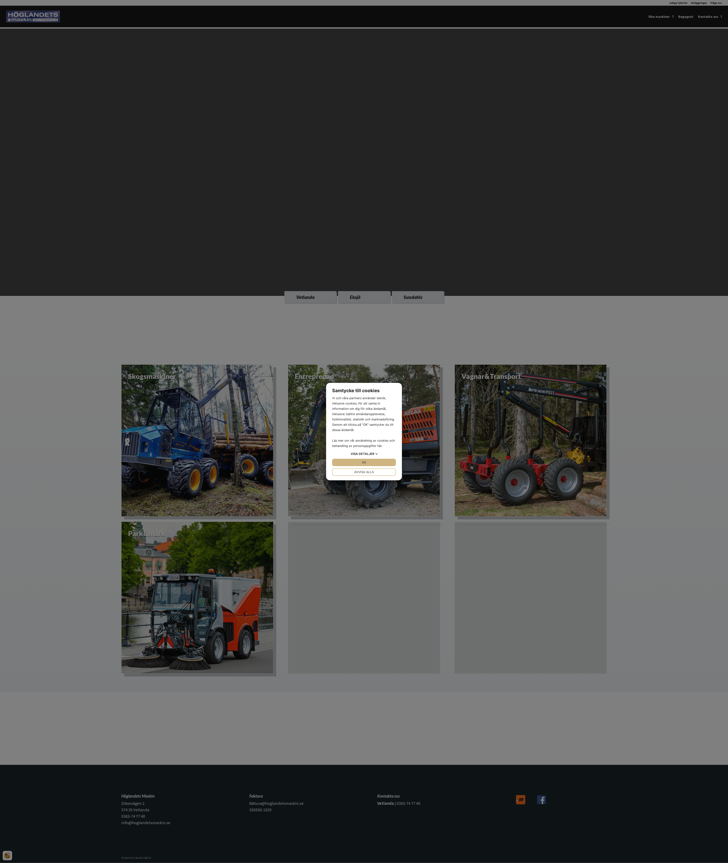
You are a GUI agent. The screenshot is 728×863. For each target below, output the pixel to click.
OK (364, 462)
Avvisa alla (364, 472)
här (379, 446)
